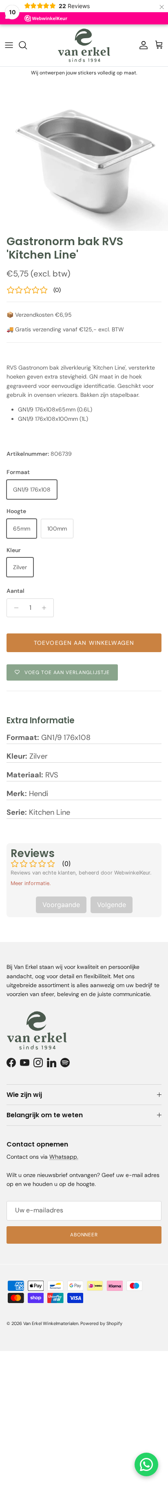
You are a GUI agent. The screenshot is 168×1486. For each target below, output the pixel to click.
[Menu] (9, 45)
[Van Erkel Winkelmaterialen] (84, 45)
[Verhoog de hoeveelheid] (46, 608)
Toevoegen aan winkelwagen (84, 642)
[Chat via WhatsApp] (146, 1464)
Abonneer (84, 1234)
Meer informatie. (31, 883)
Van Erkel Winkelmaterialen (50, 1323)
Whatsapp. (63, 1156)
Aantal (15, 590)
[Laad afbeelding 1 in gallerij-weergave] (84, 155)
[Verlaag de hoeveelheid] (14, 608)
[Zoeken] (27, 45)
